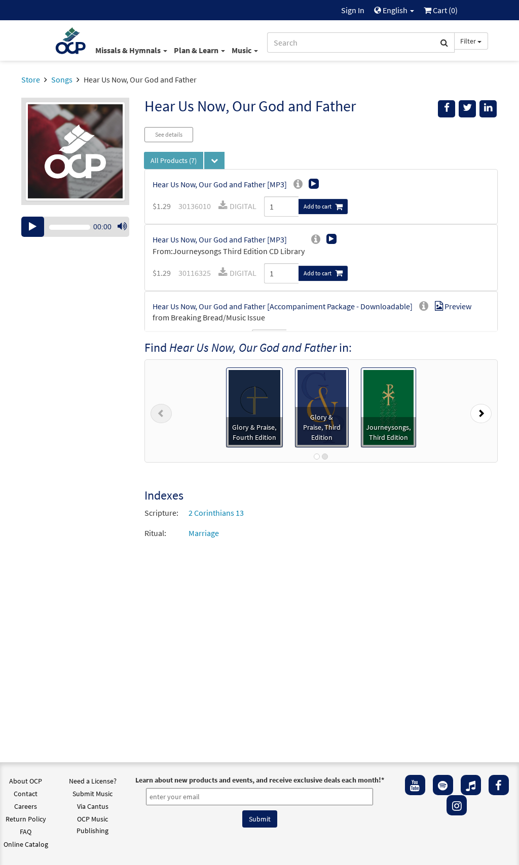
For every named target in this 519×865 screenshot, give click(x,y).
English (395, 10)
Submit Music (92, 793)
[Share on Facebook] (446, 108)
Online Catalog (26, 844)
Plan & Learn (197, 50)
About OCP (25, 781)
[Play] (32, 227)
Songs (61, 79)
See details (168, 134)
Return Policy (26, 818)
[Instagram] (457, 805)
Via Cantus (92, 806)
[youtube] (415, 785)
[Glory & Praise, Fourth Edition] (254, 406)
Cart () (444, 10)
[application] (75, 227)
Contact (26, 793)
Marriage (204, 533)
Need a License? (93, 781)
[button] (161, 411)
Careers (25, 806)
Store (30, 79)
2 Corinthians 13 (216, 513)
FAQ (25, 831)
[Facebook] (499, 785)
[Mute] (122, 226)
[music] (471, 785)
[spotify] (443, 785)
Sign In (352, 10)
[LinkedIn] (488, 108)
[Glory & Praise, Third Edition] (322, 406)
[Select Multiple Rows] (214, 160)
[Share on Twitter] (467, 108)
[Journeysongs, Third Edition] (388, 406)
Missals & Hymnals (128, 50)
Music (242, 50)
